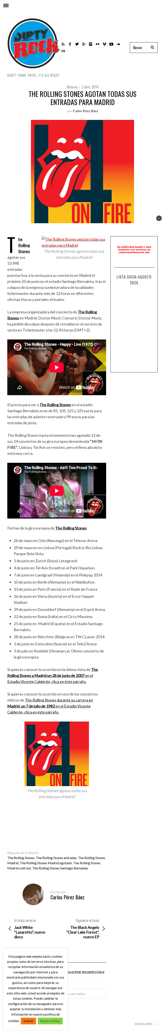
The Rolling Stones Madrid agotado (46, 863)
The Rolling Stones (21, 858)
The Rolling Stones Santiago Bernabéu (60, 868)
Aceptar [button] (28, 1021)
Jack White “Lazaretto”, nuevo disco (29, 928)
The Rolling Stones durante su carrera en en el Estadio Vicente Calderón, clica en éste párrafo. (50, 706)
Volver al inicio (144, 1024)
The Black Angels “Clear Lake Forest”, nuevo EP (82, 928)
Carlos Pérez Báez (85, 110)
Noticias (72, 87)
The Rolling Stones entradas (56, 858)
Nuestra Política (50, 1021)
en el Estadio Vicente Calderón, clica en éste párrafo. (52, 675)
